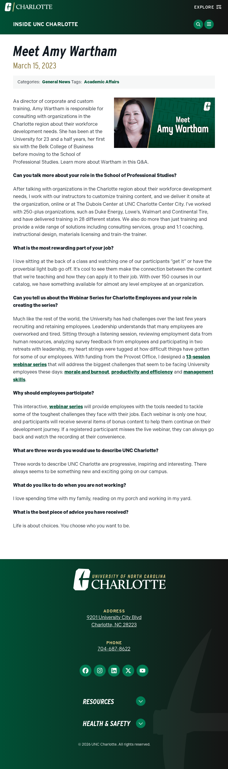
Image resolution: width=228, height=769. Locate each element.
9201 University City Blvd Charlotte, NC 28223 (114, 621)
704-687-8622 (114, 649)
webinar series (66, 406)
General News (56, 81)
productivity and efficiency (142, 372)
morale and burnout (86, 372)
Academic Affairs (101, 81)
